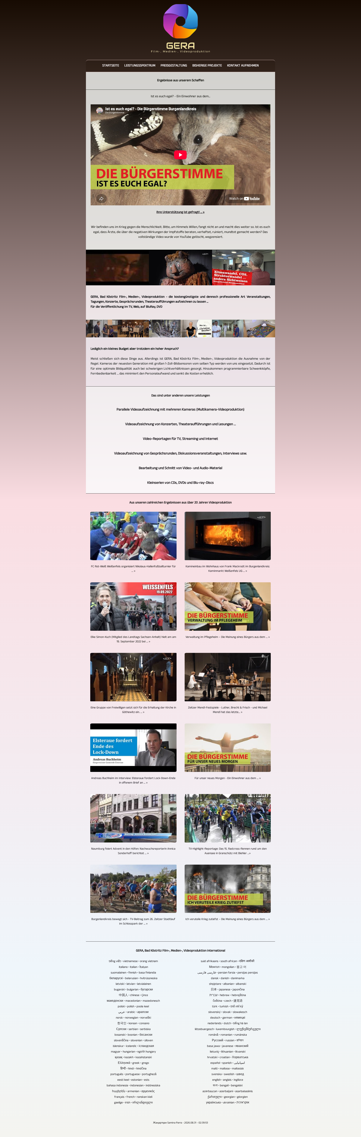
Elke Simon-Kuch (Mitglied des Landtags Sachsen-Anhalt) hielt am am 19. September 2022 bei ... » (133, 639)
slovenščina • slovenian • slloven (133, 1041)
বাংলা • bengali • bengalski (228, 1086)
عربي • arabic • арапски (133, 1012)
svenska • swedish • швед (228, 1074)
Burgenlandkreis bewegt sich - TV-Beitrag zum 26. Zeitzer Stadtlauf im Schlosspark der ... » (133, 921)
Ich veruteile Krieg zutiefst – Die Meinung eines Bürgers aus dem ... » (227, 919)
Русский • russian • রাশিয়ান (227, 1041)
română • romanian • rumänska (228, 1035)
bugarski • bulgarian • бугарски (133, 990)
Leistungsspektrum (139, 66)
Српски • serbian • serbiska (133, 1029)
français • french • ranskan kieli (133, 1097)
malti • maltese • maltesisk (227, 1069)
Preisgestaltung (174, 66)
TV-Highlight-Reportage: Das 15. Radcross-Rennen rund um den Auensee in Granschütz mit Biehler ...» (228, 851)
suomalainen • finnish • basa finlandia (133, 973)
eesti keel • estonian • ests (133, 1080)
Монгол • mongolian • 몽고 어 (227, 967)
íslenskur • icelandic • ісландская (133, 1046)
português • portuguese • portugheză (133, 1074)
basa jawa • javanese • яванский (227, 1046)
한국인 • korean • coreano (133, 1024)
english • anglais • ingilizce (227, 1080)
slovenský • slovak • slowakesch (227, 1012)
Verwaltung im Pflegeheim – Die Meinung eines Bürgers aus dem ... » (228, 637)
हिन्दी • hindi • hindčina (133, 1069)
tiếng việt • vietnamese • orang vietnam (133, 961)
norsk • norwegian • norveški (133, 1018)
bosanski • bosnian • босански (133, 1035)
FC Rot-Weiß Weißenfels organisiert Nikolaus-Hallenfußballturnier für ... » (133, 569)
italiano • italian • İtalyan (133, 967)
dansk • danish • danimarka (227, 979)
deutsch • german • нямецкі (227, 1018)
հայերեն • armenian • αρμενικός (133, 1092)
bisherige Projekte (207, 66)
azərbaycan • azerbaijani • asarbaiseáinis (227, 1092)
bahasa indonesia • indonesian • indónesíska (133, 1086)
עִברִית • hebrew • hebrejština (227, 995)
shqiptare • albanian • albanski (227, 984)
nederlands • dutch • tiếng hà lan (228, 1024)
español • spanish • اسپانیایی (227, 1063)
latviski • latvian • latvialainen (133, 984)
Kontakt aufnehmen (243, 66)
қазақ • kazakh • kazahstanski (133, 1058)
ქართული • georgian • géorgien (228, 1097)
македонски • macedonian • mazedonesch (133, 1001)
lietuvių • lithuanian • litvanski (227, 1052)
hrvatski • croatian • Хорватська (227, 1058)
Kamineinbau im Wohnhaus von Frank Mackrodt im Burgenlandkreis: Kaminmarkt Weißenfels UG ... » (228, 569)
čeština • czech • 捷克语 (228, 1001)
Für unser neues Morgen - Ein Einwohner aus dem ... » (228, 778)
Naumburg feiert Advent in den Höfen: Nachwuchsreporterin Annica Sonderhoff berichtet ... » (133, 851)
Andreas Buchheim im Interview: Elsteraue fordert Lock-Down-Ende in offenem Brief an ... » (133, 780)
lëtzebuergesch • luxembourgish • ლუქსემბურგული (228, 1029)
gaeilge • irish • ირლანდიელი (133, 1103)
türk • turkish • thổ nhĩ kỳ (227, 1007)
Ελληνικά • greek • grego (133, 1063)
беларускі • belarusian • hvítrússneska (133, 979)
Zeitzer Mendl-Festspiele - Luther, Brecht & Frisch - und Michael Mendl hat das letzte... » (227, 710)
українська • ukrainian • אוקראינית (227, 1103)
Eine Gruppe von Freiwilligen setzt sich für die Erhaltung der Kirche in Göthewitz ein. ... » (133, 710)
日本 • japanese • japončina (228, 990)
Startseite (110, 66)
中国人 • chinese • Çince (133, 995)
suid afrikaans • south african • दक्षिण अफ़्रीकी (227, 961)
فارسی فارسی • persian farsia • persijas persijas (227, 973)
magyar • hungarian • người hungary (133, 1052)
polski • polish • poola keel (133, 1007)
